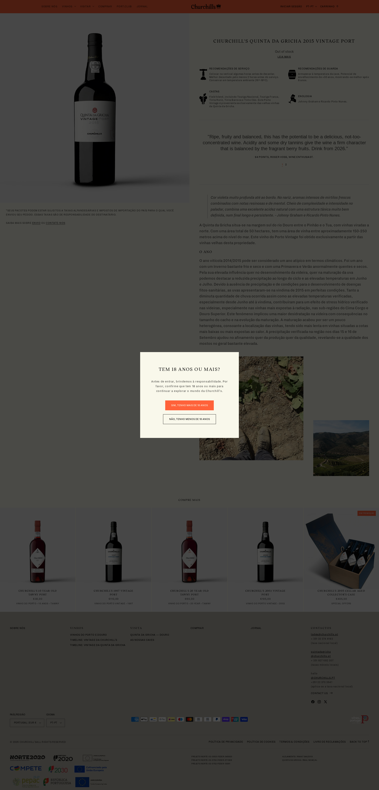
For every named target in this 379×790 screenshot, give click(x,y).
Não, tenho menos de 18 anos (189, 419)
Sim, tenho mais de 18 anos (189, 405)
